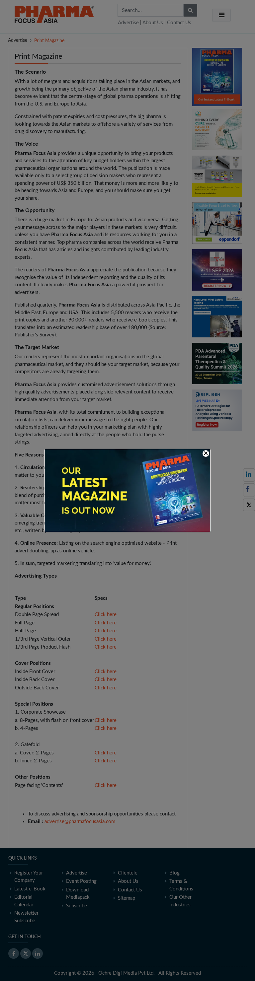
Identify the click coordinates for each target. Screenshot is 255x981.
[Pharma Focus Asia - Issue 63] (127, 490)
